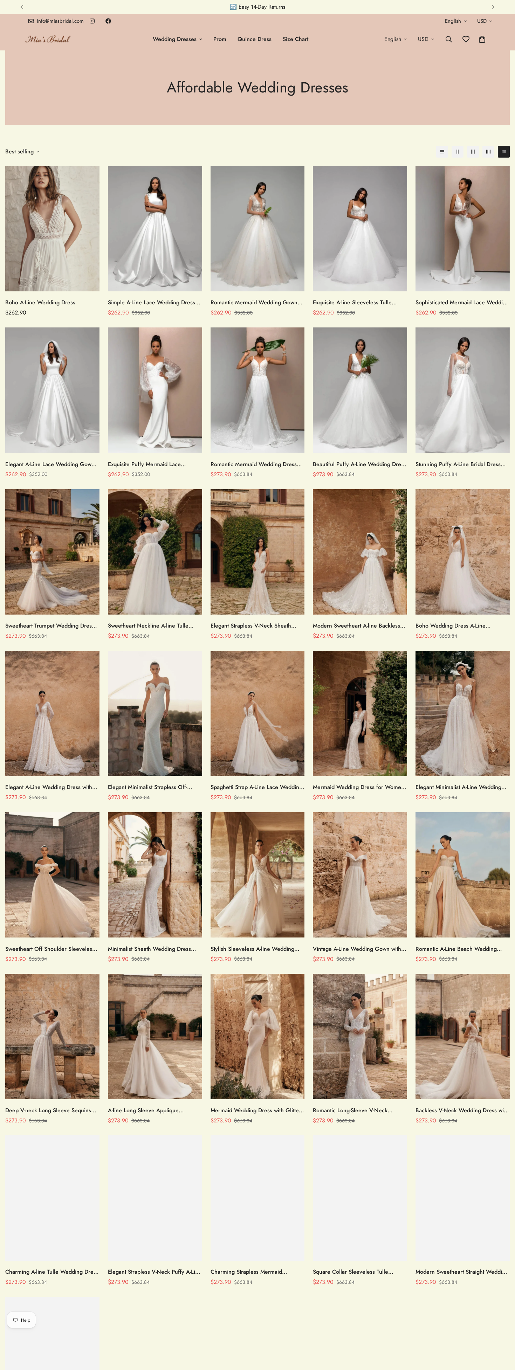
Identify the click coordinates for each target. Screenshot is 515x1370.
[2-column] (458, 152)
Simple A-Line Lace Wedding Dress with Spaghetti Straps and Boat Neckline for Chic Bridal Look (151, 302)
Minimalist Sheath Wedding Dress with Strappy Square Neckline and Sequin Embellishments (150, 949)
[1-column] (442, 152)
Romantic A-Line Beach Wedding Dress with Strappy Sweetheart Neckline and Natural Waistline (456, 949)
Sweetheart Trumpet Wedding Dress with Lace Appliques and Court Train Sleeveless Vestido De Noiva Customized (50, 626)
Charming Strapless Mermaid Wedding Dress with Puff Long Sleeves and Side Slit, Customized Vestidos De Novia (253, 1272)
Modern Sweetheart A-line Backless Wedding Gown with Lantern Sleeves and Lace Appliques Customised (359, 626)
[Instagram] (92, 21)
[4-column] (488, 152)
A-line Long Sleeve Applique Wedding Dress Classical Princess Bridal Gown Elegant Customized (150, 1110)
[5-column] (504, 152)
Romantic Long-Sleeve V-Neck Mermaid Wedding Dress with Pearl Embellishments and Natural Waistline (359, 1110)
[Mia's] (48, 39)
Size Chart (295, 39)
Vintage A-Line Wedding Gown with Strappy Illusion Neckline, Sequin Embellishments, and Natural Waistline (357, 949)
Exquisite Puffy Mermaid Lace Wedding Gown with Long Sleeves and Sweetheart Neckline (150, 464)
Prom (219, 39)
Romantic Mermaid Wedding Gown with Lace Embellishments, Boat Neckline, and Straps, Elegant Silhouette (254, 302)
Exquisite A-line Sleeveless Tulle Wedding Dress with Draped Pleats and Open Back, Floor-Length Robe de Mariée (356, 302)
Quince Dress (255, 39)
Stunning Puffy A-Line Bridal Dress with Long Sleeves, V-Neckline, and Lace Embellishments (459, 464)
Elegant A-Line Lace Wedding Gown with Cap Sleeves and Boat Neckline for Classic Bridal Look (50, 464)
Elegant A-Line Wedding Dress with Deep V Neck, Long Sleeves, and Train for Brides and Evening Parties (49, 787)
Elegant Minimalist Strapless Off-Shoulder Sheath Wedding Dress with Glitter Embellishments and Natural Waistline (154, 787)
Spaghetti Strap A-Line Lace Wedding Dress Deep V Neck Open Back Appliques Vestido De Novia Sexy (256, 787)
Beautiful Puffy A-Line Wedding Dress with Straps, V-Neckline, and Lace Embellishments (359, 464)
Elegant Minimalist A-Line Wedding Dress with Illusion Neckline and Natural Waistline (458, 787)
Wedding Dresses (175, 39)
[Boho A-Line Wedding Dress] (52, 228)
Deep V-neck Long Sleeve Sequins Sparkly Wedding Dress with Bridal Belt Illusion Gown (48, 1110)
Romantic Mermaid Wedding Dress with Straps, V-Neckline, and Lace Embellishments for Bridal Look (254, 464)
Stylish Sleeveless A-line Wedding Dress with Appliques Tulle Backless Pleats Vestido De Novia (255, 949)
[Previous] (22, 7)
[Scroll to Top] (501, 1332)
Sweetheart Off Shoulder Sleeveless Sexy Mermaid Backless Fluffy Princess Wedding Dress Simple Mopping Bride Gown (50, 949)
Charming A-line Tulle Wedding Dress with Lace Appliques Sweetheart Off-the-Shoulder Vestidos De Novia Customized (51, 1272)
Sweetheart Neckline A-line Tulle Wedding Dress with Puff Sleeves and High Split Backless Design (154, 626)
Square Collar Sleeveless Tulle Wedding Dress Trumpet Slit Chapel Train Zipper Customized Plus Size (357, 1272)
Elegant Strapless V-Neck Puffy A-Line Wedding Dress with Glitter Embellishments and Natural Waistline (154, 1272)
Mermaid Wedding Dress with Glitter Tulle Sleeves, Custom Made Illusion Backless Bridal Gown (256, 1110)
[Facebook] (108, 21)
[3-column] (473, 152)
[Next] (493, 7)
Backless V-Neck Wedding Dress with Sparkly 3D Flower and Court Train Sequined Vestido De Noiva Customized (462, 1110)
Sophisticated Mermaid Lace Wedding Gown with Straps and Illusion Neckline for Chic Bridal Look (462, 302)
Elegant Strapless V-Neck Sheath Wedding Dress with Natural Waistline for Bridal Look (257, 626)
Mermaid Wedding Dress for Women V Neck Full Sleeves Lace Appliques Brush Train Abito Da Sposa (358, 787)
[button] (482, 39)
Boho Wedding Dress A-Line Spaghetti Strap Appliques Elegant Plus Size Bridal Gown (457, 626)
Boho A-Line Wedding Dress (40, 302)
